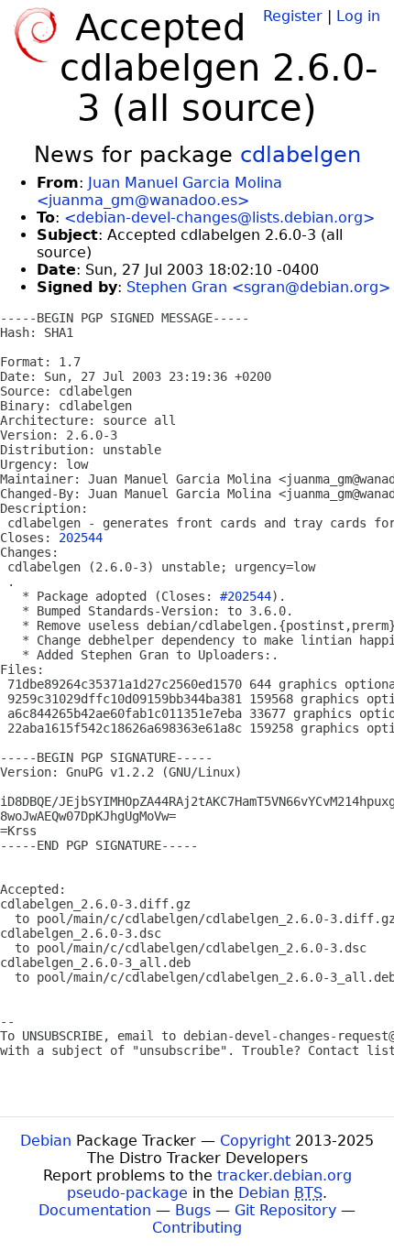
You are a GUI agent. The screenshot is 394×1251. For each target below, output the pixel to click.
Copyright (255, 1140)
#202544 (245, 596)
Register (293, 16)
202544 (81, 537)
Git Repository (285, 1210)
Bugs (193, 1210)
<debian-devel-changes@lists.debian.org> (219, 217)
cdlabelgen (300, 155)
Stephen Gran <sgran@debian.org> (258, 287)
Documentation (94, 1210)
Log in (358, 16)
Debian (45, 1140)
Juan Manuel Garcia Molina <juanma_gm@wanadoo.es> (159, 191)
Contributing (197, 1227)
